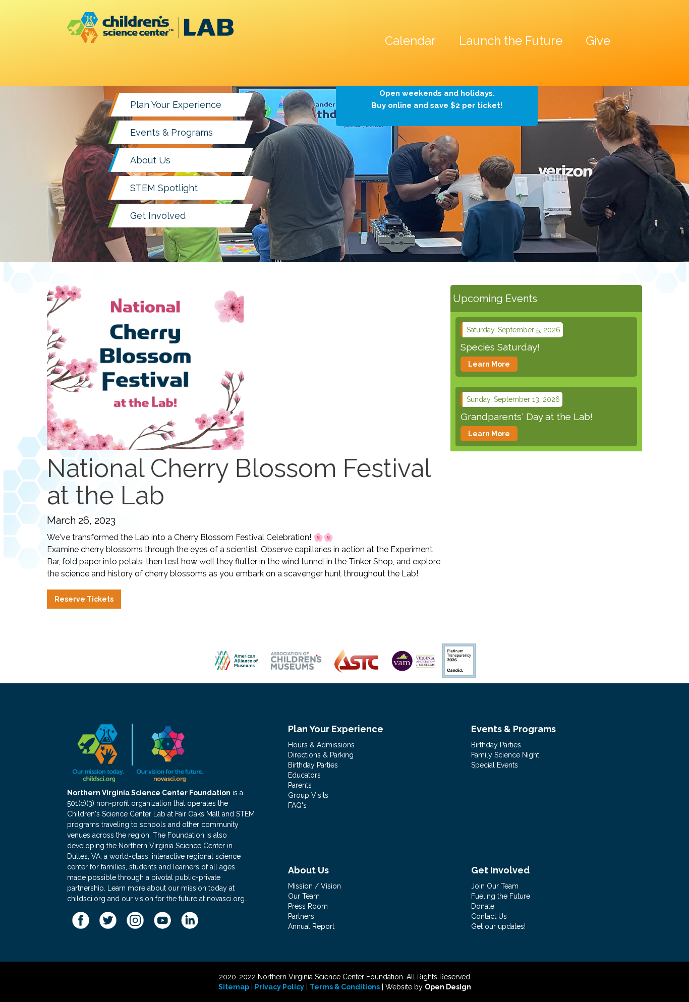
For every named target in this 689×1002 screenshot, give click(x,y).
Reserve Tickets (83, 599)
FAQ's (297, 805)
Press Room (308, 906)
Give (598, 40)
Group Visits (308, 795)
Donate (482, 906)
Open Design (448, 987)
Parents (300, 785)
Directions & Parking (321, 755)
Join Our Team (495, 886)
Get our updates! (498, 926)
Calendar (410, 40)
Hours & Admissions (321, 745)
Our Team (304, 896)
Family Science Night (505, 755)
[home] (150, 27)
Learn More (489, 364)
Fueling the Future (500, 896)
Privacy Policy (279, 987)
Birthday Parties (313, 765)
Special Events (494, 765)
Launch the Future (510, 40)
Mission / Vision (314, 886)
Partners (301, 916)
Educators (304, 775)
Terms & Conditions (345, 987)
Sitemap (233, 987)
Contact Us (489, 916)
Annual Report (311, 926)
